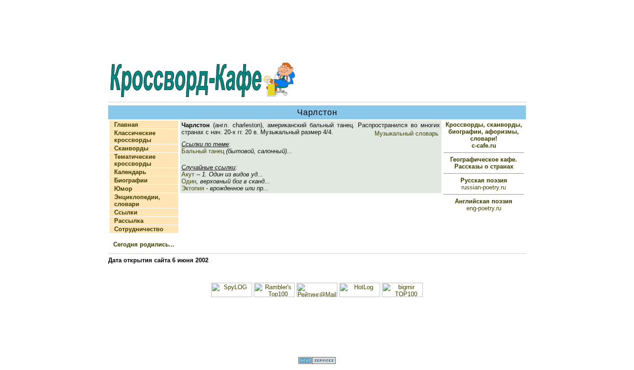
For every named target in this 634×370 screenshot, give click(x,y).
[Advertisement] (317, 32)
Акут (187, 174)
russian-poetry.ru (483, 184)
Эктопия (192, 188)
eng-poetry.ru (483, 205)
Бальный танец (202, 151)
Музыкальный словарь (407, 133)
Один (188, 181)
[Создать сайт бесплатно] (317, 361)
